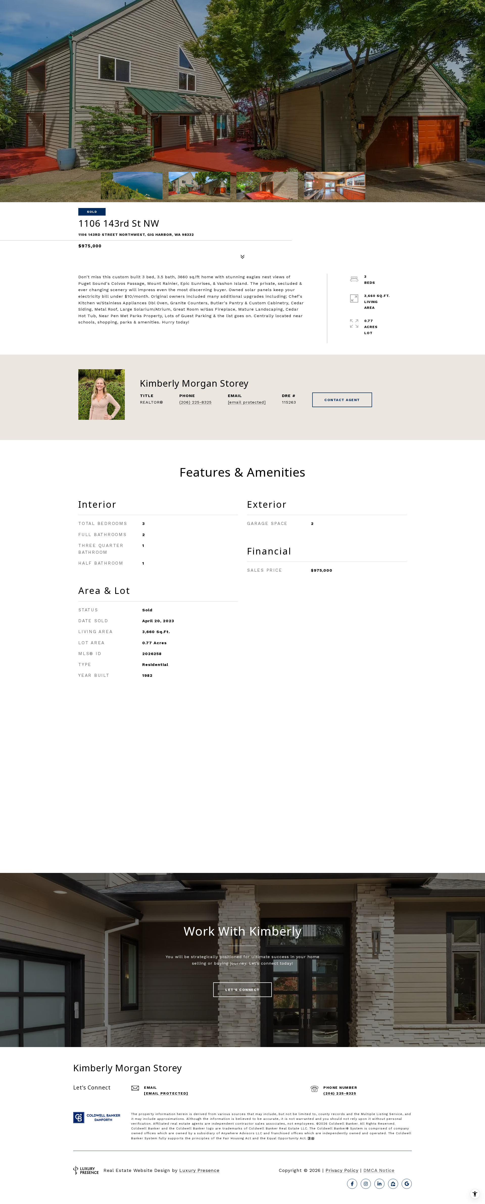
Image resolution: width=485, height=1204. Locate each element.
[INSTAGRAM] (366, 1184)
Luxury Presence (199, 1170)
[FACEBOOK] (352, 1184)
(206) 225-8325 (195, 402)
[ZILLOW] (393, 1184)
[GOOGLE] (407, 1184)
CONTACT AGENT (342, 400)
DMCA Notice (379, 1170)
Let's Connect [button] (242, 990)
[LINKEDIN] (379, 1184)
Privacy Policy (342, 1170)
